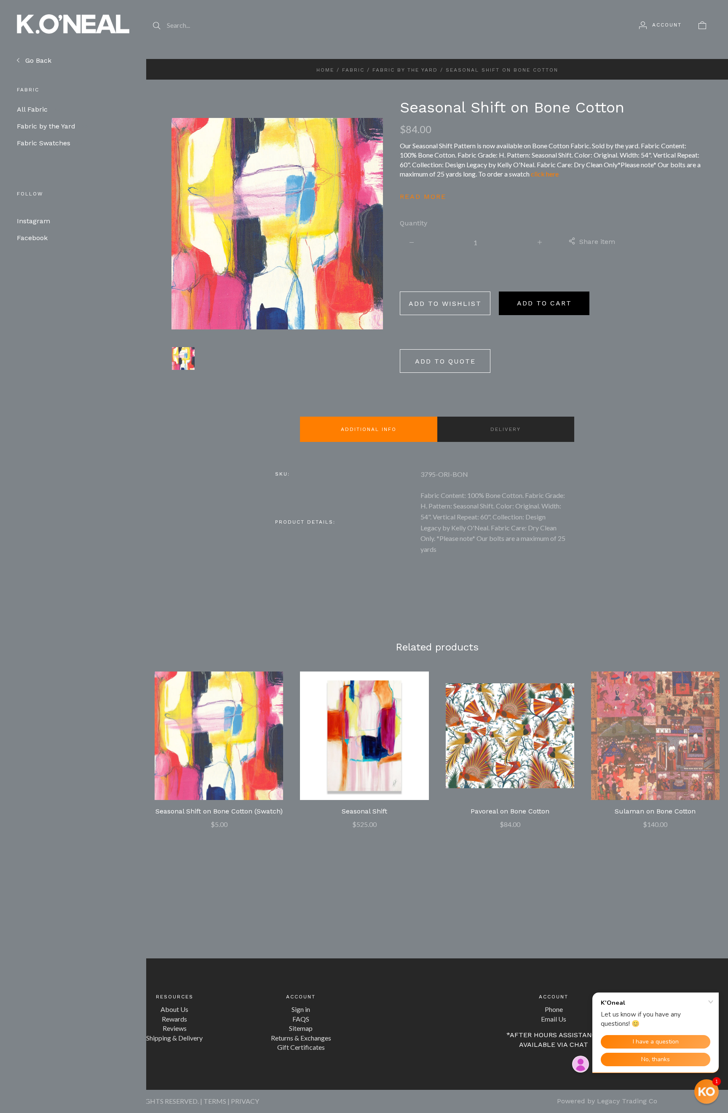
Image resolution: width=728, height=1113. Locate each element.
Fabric (353, 70)
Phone (554, 1009)
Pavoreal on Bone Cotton (510, 811)
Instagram (33, 221)
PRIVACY (245, 1101)
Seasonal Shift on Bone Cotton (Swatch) (219, 811)
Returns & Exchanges (301, 1038)
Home (325, 70)
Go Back (37, 60)
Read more (423, 197)
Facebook (32, 238)
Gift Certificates (301, 1047)
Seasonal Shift (364, 811)
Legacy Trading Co (627, 1101)
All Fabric (39, 109)
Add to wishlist (445, 304)
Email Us (553, 1019)
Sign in (301, 1009)
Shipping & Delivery (174, 1038)
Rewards (174, 1019)
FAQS (300, 1019)
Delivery (505, 429)
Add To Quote (445, 361)
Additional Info (368, 429)
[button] (706, 1091)
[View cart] (702, 24)
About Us (174, 1009)
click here (545, 174)
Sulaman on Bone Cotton (655, 811)
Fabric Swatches (50, 143)
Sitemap (301, 1028)
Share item (597, 242)
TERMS (214, 1101)
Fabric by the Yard (52, 126)
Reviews (175, 1028)
